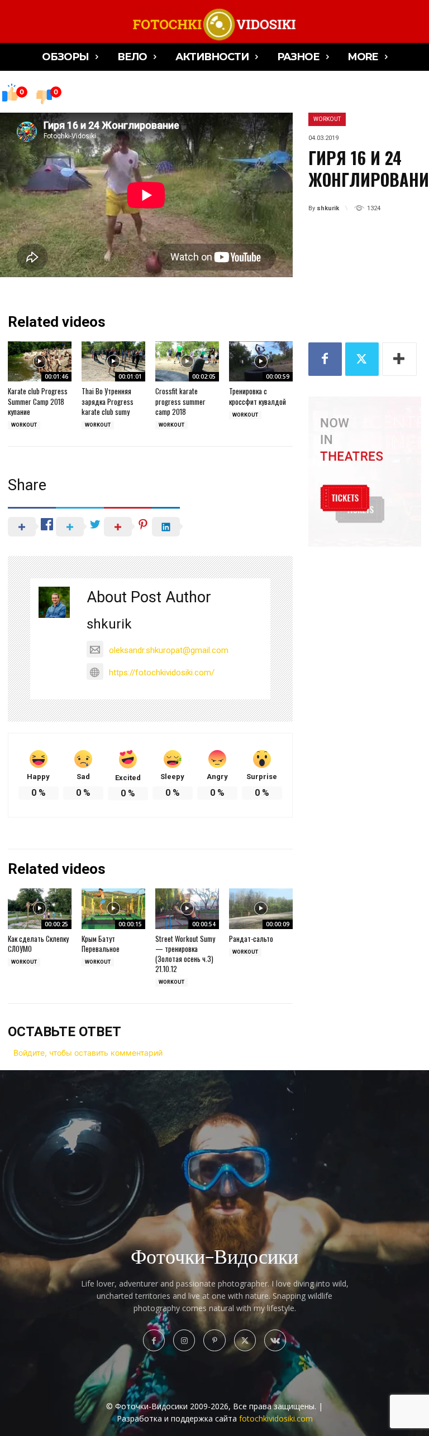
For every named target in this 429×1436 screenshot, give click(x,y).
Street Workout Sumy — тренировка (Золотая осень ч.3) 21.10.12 (185, 954)
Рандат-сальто (251, 938)
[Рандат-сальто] (261, 908)
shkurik (328, 208)
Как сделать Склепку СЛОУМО (38, 943)
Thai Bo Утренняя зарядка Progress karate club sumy (108, 401)
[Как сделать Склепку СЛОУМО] (40, 908)
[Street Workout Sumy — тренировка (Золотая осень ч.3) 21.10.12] (187, 908)
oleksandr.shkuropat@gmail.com (168, 650)
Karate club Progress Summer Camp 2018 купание (38, 401)
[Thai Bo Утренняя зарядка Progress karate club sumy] (113, 361)
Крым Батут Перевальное (101, 943)
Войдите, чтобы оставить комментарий (88, 1052)
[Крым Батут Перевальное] (113, 908)
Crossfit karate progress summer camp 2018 (180, 401)
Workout (327, 119)
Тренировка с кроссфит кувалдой (257, 396)
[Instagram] (184, 1340)
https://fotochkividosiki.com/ (161, 673)
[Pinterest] (214, 1340)
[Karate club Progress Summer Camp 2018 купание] (40, 361)
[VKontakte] (275, 1340)
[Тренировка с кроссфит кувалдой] (261, 361)
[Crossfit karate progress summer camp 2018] (187, 361)
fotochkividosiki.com (276, 1418)
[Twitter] (362, 359)
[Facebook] (325, 359)
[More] (399, 359)
